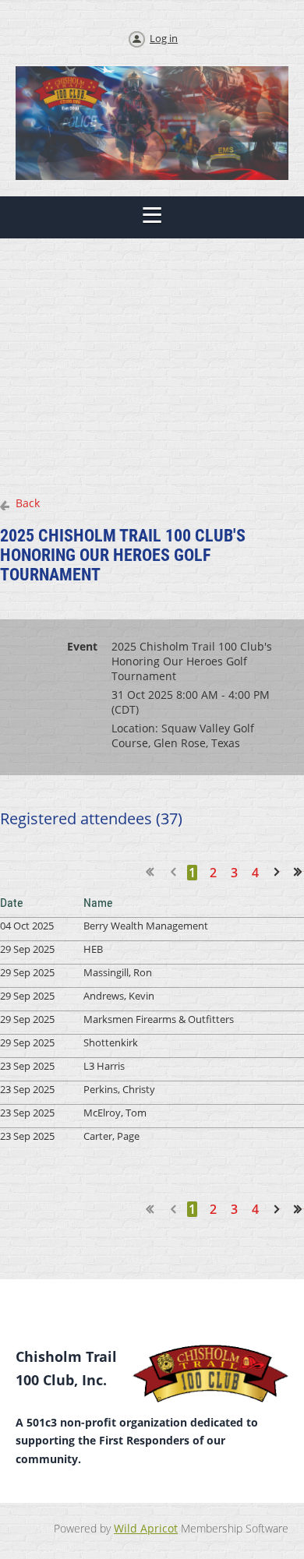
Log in (164, 38)
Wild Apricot (146, 1528)
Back (28, 503)
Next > (280, 872)
